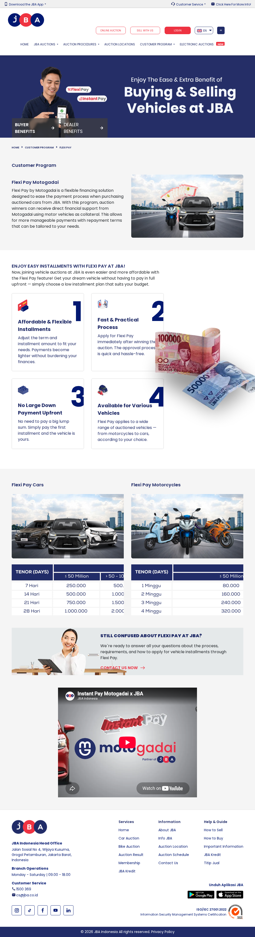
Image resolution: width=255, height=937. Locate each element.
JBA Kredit (127, 871)
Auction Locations (119, 44)
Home (25, 44)
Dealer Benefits (73, 127)
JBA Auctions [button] (45, 44)
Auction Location (173, 846)
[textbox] (204, 30)
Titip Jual (211, 862)
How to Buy (213, 838)
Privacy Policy (163, 931)
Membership (129, 862)
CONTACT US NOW (119, 668)
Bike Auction (129, 846)
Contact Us (168, 862)
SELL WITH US (145, 30)
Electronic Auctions (197, 44)
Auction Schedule (173, 854)
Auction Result (131, 854)
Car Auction (129, 838)
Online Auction (110, 30)
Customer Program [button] (156, 44)
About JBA (167, 830)
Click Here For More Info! (233, 4)
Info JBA (165, 838)
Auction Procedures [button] (80, 44)
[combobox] (204, 30)
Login (178, 30)
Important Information (223, 846)
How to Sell (213, 830)
